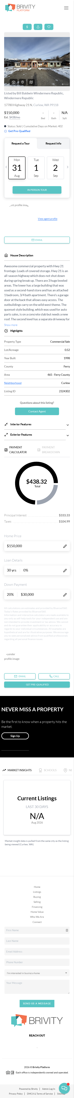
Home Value (37, 911)
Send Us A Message (37, 1003)
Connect (37, 922)
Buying (37, 897)
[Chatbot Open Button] (64, 1088)
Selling (37, 902)
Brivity (34, 1089)
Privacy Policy (16, 1093)
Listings (37, 892)
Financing (37, 907)
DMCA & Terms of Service (40, 1093)
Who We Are (37, 916)
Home (37, 887)
